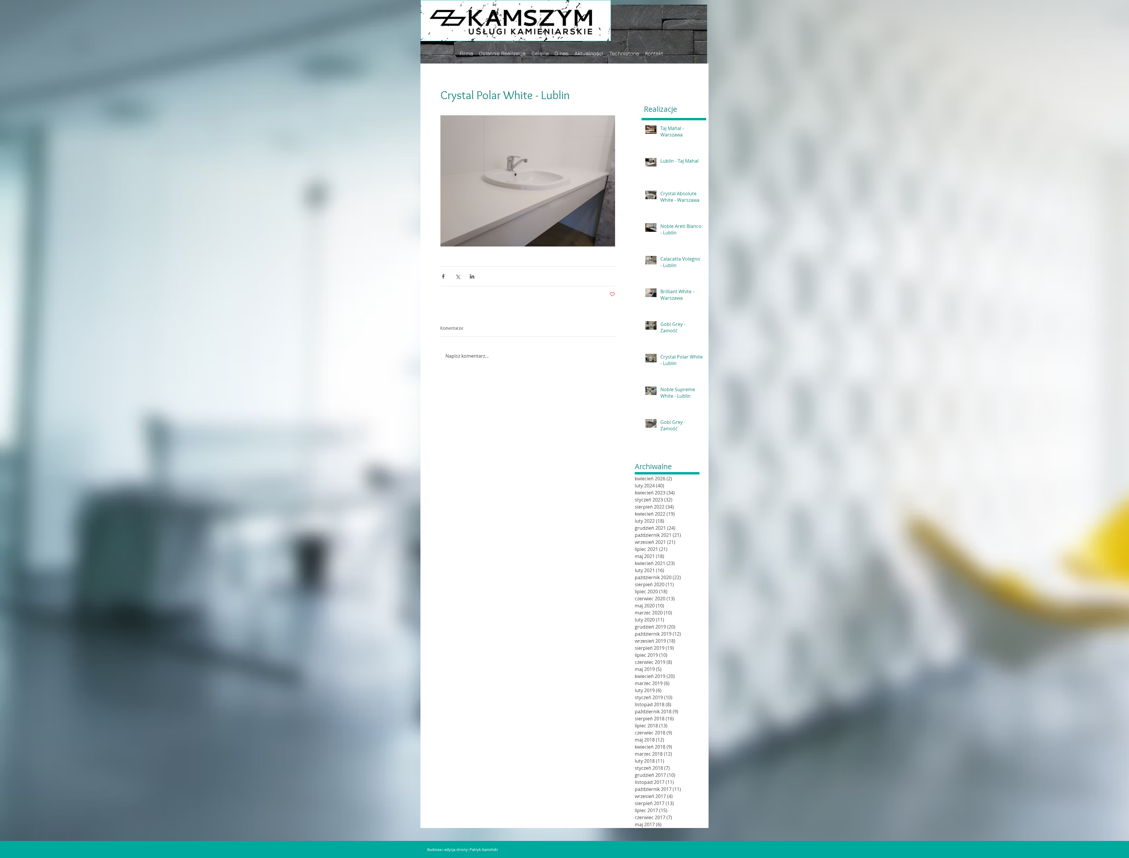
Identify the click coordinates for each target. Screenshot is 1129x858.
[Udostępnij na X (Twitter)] (457, 276)
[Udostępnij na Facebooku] (443, 276)
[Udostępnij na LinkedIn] (472, 276)
